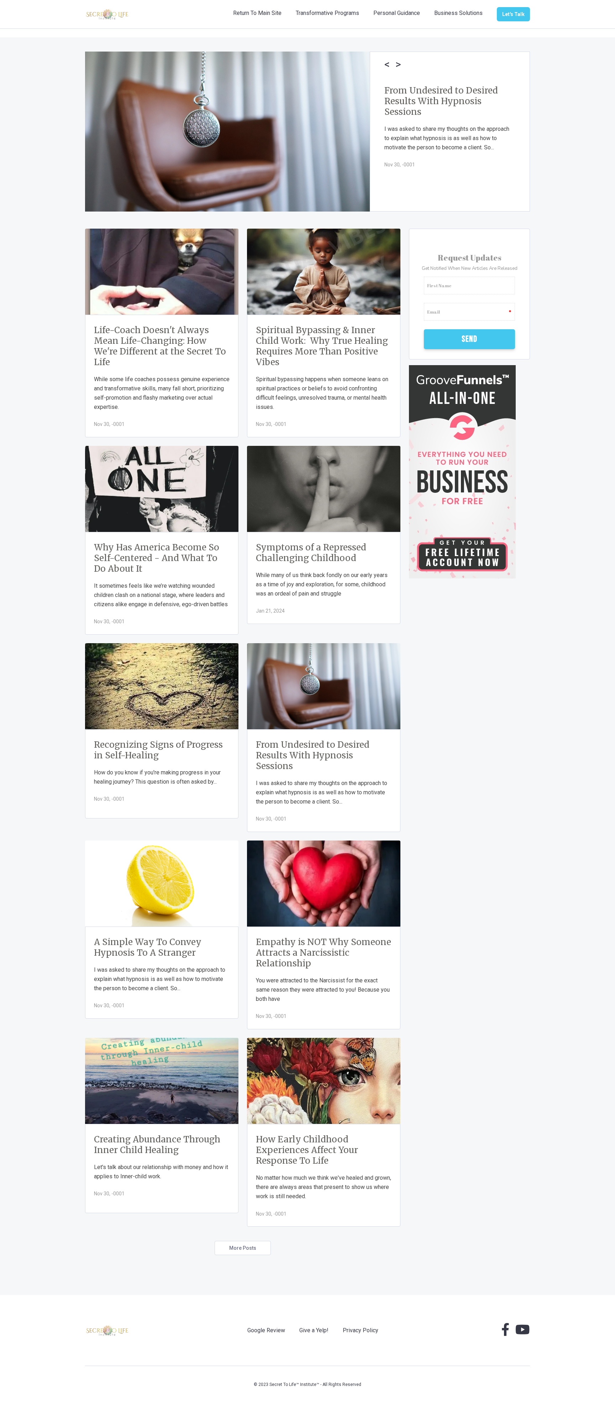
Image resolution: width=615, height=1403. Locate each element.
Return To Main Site (257, 13)
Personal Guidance (396, 13)
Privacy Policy (360, 1330)
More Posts (242, 1248)
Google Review (266, 1330)
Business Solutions (458, 13)
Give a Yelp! (313, 1330)
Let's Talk (513, 14)
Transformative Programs (327, 13)
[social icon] (505, 1332)
